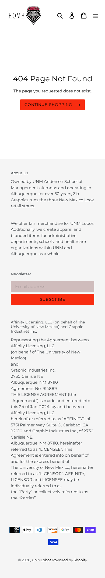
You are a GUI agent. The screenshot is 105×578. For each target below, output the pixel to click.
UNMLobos (41, 560)
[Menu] (96, 15)
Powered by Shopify (69, 560)
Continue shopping (48, 104)
